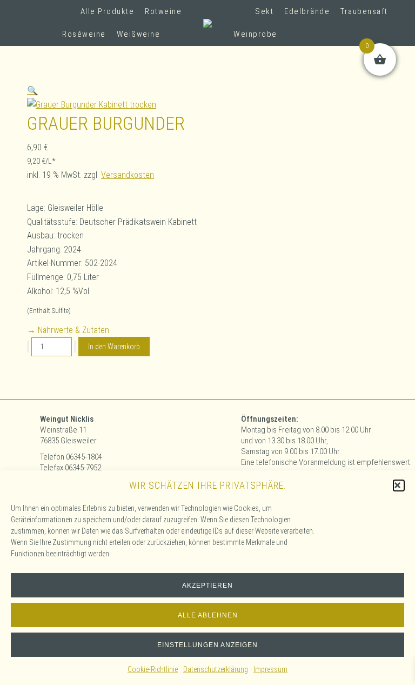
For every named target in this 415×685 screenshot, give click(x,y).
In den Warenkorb (114, 346)
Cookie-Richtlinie (153, 669)
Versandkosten (127, 175)
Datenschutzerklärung (215, 669)
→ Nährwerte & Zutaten (68, 330)
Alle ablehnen (208, 615)
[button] (398, 485)
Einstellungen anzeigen (207, 645)
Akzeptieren (207, 585)
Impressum (270, 669)
